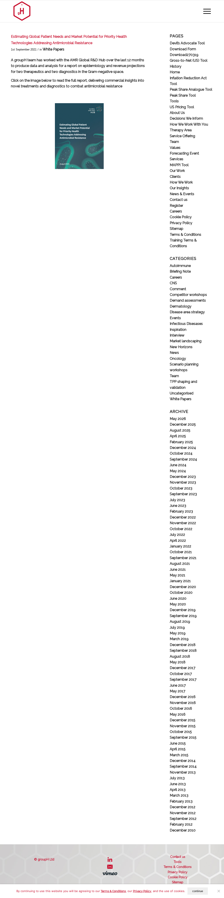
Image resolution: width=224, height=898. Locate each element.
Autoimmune (180, 266)
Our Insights (179, 188)
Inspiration (178, 330)
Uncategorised (181, 393)
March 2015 (179, 755)
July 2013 (177, 778)
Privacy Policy (181, 223)
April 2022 (178, 540)
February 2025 (181, 442)
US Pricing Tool (182, 107)
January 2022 (180, 546)
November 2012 (183, 813)
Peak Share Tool (183, 95)
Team (174, 142)
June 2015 (178, 743)
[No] (218, 891)
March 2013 (179, 795)
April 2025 (178, 436)
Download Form (183, 49)
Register (176, 205)
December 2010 (183, 830)
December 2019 (183, 610)
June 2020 (178, 598)
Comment (178, 289)
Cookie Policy (181, 217)
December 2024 (183, 448)
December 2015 (182, 720)
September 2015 (183, 737)
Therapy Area (181, 130)
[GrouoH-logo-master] (22, 11)
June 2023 (178, 506)
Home (175, 72)
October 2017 (181, 674)
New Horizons (181, 347)
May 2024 (178, 471)
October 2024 (181, 453)
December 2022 (183, 517)
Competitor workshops (188, 295)
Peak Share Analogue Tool (191, 89)
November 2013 (183, 772)
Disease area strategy (187, 312)
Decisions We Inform (186, 118)
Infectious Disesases (186, 324)
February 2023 (181, 511)
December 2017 (182, 668)
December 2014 (183, 761)
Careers (176, 211)
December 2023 (183, 477)
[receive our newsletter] (111, 868)
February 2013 (181, 801)
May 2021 (177, 575)
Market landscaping (185, 341)
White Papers (53, 49)
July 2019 (177, 627)
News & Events (182, 194)
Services (176, 159)
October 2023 (181, 488)
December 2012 (182, 807)
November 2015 (183, 726)
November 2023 (183, 482)
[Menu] (207, 11)
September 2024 (183, 459)
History (175, 66)
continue (197, 891)
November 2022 (183, 523)
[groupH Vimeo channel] (110, 874)
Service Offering (182, 136)
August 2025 (180, 430)
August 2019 (180, 621)
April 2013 (178, 790)
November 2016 (183, 703)
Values (175, 148)
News (174, 353)
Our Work (177, 171)
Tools (174, 101)
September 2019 (183, 616)
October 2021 (181, 552)
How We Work (181, 182)
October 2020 (181, 592)
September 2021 (183, 558)
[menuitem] (207, 11)
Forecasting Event (184, 153)
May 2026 (178, 419)
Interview (177, 335)
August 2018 (180, 656)
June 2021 (178, 569)
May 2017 (177, 691)
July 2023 (177, 500)
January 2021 (180, 581)
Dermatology (180, 306)
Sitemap (176, 229)
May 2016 (178, 714)
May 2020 (178, 604)
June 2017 (178, 685)
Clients (175, 177)
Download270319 (184, 55)
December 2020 (183, 587)
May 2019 (178, 633)
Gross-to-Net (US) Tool (188, 60)
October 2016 (181, 708)
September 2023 (183, 494)
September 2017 (183, 679)
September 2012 (183, 819)
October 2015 (181, 732)
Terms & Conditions (185, 234)
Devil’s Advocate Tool (187, 43)
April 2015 (178, 749)
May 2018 (178, 662)
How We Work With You (189, 124)
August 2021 (180, 563)
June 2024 (178, 465)
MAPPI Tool (179, 165)
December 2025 (183, 424)
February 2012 (181, 824)
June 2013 (178, 784)
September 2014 (183, 766)
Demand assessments (188, 300)
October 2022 (181, 529)
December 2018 (183, 645)
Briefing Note (180, 271)
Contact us (178, 200)
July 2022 (177, 535)
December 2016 (183, 697)
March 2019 (179, 639)
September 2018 (183, 650)
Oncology (178, 358)
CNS (173, 283)
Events (175, 318)
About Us (177, 113)
